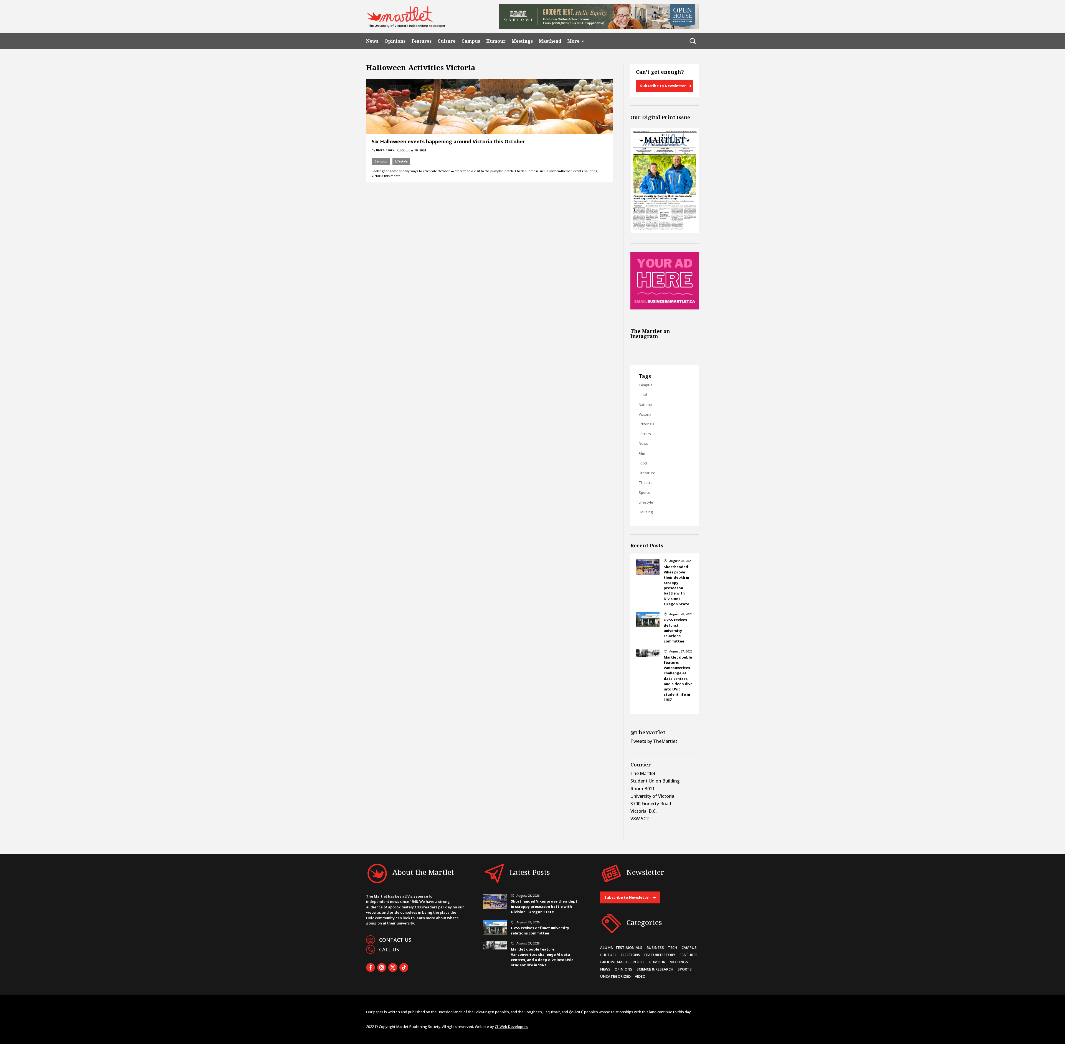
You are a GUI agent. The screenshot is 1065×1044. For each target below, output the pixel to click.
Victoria (645, 414)
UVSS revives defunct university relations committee (675, 630)
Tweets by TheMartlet (653, 741)
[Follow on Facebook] (370, 967)
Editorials (646, 423)
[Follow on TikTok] (403, 967)
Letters (645, 433)
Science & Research (655, 969)
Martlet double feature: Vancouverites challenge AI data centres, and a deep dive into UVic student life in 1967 (678, 678)
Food (643, 463)
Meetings (522, 41)
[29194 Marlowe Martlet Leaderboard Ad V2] (599, 27)
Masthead (550, 41)
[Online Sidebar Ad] (664, 308)
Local (643, 394)
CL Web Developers (511, 1026)
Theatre (646, 482)
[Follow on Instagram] (381, 967)
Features (422, 41)
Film (642, 453)
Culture (446, 41)
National (646, 404)
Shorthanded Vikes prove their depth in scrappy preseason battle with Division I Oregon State (676, 585)
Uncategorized (615, 976)
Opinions (394, 41)
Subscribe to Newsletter (663, 85)
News (372, 41)
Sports (644, 492)
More (573, 41)
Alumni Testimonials (621, 947)
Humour (496, 41)
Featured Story (659, 954)
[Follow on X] (392, 967)
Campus (471, 41)
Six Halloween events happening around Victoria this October (448, 141)
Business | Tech (661, 947)
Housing (646, 511)
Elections (630, 954)
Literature (647, 472)
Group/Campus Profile (622, 961)
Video (640, 976)
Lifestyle (401, 161)
